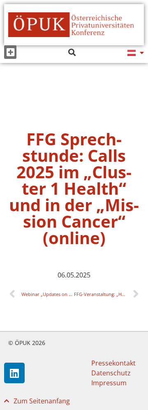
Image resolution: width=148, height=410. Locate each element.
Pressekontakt (113, 363)
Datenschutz (111, 372)
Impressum (109, 382)
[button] (10, 52)
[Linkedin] (14, 373)
